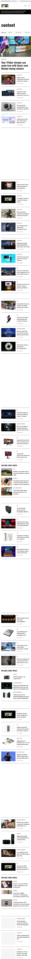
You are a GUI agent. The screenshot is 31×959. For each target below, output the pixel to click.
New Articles (20, 752)
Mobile (15, 478)
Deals (15, 674)
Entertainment (21, 328)
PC (17, 182)
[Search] (29, 6)
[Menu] (25, 6)
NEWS (10, 32)
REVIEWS (18, 32)
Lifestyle (4, 59)
